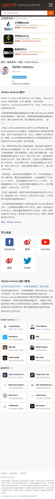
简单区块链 (17, 496)
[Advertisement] (27, 441)
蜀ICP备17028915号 (29, 496)
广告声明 (23, 473)
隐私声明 (13, 473)
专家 (20, 62)
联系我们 (4, 473)
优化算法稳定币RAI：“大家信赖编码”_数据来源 (25, 286)
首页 (3, 62)
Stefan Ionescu (14, 222)
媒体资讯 (11, 62)
